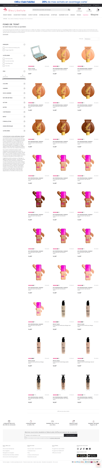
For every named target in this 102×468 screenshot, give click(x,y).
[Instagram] (78, 449)
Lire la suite (5, 34)
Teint (25, 18)
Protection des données (27, 462)
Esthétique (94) (8, 58)
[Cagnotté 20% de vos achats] (51, 2)
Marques (72, 14)
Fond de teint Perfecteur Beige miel (61, 325)
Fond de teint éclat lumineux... (60, 69)
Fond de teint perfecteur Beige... (36, 361)
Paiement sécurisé (32, 456)
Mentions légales (6, 462)
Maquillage (21, 18)
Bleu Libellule (11, 18)
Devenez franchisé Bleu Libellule (11, 454)
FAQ (28, 452)
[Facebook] (84, 449)
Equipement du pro (63, 14)
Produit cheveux (7, 14)
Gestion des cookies (37, 462)
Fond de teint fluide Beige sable (60, 361)
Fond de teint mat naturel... (34, 179)
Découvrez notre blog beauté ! (10, 456)
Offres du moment (56, 452)
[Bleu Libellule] (14, 10)
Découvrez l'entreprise (8, 448)
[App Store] (92, 456)
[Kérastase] (94, 15)
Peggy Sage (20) (9, 50)
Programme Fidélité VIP (58, 450)
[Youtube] (87, 449)
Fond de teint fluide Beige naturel (86, 361)
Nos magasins (6, 450)
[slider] (3, 79)
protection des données (55, 438)
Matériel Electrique (44, 14)
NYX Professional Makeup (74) (12, 47)
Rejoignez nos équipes (8, 452)
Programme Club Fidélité (58, 448)
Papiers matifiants (32, 69)
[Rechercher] (69, 9)
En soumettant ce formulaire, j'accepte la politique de (43, 438)
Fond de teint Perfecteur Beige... (85, 325)
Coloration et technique (20, 14)
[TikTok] (81, 449)
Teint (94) (7, 65)
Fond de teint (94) (9, 61)
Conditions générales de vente (16, 462)
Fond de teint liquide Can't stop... (36, 398)
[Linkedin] (90, 449)
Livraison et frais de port (33, 454)
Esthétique (54, 14)
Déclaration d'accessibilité (47, 462)
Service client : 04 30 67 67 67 (34, 448)
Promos (79, 14)
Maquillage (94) (9, 63)
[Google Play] (82, 456)
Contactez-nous (31, 450)
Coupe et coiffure (32, 14)
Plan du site (55, 462)
